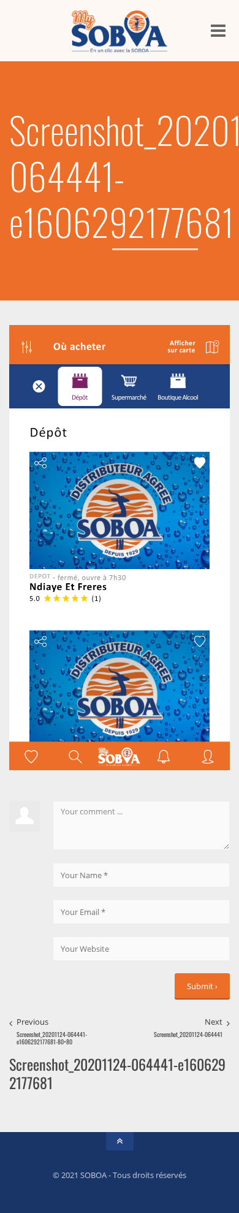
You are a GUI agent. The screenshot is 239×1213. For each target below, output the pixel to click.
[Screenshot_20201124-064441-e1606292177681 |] (119, 30)
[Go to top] (120, 1141)
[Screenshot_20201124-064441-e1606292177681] (119, 546)
